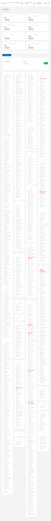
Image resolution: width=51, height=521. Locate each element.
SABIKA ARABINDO (7, 433)
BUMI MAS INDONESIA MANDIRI (18, 107)
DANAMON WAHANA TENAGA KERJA (43, 109)
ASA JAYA (6, 116)
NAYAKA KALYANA (7, 298)
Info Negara (34, 3)
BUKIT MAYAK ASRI (19, 103)
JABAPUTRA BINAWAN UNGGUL (42, 220)
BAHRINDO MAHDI (19, 81)
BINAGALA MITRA (19, 161)
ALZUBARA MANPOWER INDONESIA (6, 152)
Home (3, 11)
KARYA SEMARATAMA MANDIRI (30, 278)
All (6, 55)
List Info (7, 11)
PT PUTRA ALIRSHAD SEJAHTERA (30, 447)
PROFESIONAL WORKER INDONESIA (30, 475)
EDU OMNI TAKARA (31, 148)
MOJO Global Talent (43, 379)
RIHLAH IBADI (18, 334)
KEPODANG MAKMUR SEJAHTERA (30, 285)
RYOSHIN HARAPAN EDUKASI (18, 349)
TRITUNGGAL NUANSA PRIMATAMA (18, 368)
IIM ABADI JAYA (19, 236)
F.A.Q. (13, 2)
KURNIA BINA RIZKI (31, 250)
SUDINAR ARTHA (7, 381)
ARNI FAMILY (6, 92)
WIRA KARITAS (43, 423)
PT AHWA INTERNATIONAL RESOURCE (31, 396)
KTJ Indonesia (30, 293)
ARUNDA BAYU (7, 189)
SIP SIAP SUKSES (7, 450)
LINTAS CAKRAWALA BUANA (18, 262)
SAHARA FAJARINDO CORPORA (6, 386)
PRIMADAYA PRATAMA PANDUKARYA (30, 374)
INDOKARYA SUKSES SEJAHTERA (18, 239)
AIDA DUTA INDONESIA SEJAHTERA (6, 201)
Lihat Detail (7, 19)
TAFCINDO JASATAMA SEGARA (18, 372)
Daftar (49, 3)
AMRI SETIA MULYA (7, 235)
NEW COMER (6, 299)
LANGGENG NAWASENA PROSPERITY (18, 279)
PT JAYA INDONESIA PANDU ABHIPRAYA (31, 440)
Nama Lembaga (6, 61)
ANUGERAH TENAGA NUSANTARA (6, 268)
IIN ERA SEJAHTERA (19, 223)
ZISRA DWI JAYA (19, 441)
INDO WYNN (18, 225)
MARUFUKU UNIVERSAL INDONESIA (42, 354)
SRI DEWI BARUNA (7, 443)
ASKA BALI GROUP (7, 213)
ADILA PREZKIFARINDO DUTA (7, 165)
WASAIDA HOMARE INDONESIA (42, 429)
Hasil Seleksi (22, 3)
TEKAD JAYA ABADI (19, 407)
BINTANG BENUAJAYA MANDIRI (18, 181)
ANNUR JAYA (6, 105)
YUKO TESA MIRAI (43, 441)
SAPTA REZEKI (6, 346)
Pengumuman (17, 2)
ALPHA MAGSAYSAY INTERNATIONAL (7, 210)
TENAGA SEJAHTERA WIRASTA (18, 401)
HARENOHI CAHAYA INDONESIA (30, 236)
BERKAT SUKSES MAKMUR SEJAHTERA (19, 148)
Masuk (46, 3)
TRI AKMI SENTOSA (19, 383)
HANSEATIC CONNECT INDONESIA (30, 225)
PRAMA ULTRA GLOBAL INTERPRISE (30, 498)
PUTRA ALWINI (31, 338)
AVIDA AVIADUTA (7, 114)
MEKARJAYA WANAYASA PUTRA (42, 274)
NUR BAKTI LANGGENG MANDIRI (6, 307)
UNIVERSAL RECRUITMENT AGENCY (42, 394)
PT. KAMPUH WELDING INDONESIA (30, 465)
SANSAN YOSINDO (7, 407)
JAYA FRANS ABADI (43, 225)
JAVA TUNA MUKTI (43, 235)
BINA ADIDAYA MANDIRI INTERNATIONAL (19, 133)
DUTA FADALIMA (43, 78)
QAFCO (17, 318)
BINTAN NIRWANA (19, 99)
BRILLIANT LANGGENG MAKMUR (18, 191)
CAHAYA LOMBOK (31, 99)
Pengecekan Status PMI (39, 3)
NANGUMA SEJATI (7, 304)
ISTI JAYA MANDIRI (19, 219)
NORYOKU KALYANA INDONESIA (6, 333)
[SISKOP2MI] (3, 3)
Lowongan (9, 2)
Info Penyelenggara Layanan (28, 3)
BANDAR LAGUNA (19, 88)
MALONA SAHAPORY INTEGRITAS (42, 369)
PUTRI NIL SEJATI (31, 388)
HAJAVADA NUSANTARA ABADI (30, 232)
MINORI (41, 342)
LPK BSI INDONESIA (19, 288)
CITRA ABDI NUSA (31, 84)
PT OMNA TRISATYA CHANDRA (30, 420)
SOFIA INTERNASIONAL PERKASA (7, 399)
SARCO (5, 374)
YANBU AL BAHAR (43, 436)
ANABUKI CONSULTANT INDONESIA (6, 272)
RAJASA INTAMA (19, 346)
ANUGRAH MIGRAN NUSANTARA (6, 227)
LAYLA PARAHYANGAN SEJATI (19, 291)
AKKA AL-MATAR (7, 141)
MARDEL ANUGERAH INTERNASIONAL (43, 270)
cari (46, 63)
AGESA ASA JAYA (7, 75)
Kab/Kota (24, 61)
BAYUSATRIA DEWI (19, 92)
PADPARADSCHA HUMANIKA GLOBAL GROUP (31, 502)
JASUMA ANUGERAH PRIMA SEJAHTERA (43, 243)
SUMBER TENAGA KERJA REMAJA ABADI (7, 360)
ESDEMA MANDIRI (31, 130)
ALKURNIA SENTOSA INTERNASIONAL (7, 133)
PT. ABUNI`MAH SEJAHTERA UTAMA (31, 367)
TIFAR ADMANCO (19, 393)
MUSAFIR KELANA (43, 335)
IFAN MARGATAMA (19, 229)
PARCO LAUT (30, 353)
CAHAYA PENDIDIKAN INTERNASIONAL (31, 120)
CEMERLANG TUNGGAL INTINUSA (30, 105)
